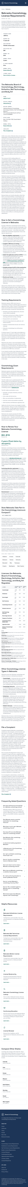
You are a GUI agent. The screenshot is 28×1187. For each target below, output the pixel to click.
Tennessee (17, 563)
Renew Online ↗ (7, 70)
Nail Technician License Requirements (10, 1148)
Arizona (11, 556)
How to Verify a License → (9, 75)
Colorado (18, 556)
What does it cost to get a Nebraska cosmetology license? (14, 827)
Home (2, 9)
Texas (2, 1130)
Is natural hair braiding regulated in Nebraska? (14, 843)
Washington (12, 566)
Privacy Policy (4, 1171)
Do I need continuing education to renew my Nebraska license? (14, 876)
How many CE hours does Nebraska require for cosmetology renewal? (14, 832)
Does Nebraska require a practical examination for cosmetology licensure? (14, 821)
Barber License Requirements (8, 1150)
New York (3, 1134)
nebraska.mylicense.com (15, 458)
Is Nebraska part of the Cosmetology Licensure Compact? (14, 849)
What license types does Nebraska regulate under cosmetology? (14, 894)
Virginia (4, 566)
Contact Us (4, 1169)
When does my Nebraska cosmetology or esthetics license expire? (14, 871)
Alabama (4, 556)
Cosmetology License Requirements (10, 1143)
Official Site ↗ (7, 103)
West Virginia (20, 566)
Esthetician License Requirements (9, 1145)
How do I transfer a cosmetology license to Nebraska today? (14, 860)
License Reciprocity (6, 1160)
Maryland (4, 563)
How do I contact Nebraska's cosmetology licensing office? (14, 882)
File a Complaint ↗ (8, 130)
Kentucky (18, 559)
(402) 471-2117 (6, 98)
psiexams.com (15, 387)
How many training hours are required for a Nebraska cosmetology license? (14, 806)
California (3, 1128)
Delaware (4, 559)
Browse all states (5, 1136)
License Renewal (5, 1152)
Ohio (11, 563)
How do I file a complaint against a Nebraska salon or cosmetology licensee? (14, 888)
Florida (3, 1132)
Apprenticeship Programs (7, 1156)
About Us (3, 1167)
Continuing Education (6, 1154)
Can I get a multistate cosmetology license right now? (14, 854)
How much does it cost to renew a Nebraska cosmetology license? (14, 865)
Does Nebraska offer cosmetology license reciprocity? (14, 838)
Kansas (11, 559)
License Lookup (5, 1158)
